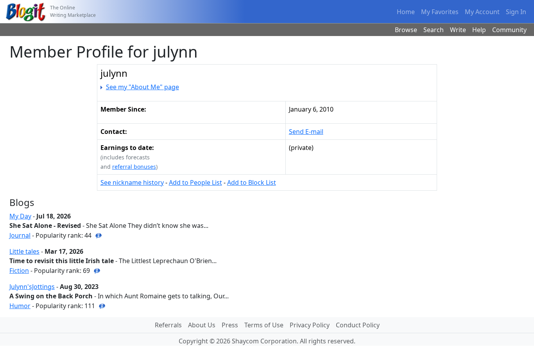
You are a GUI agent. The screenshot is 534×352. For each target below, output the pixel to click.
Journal (19, 235)
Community (509, 29)
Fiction (19, 270)
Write (458, 29)
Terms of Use (263, 325)
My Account (482, 11)
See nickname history (132, 182)
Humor (19, 305)
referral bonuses (134, 166)
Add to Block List (251, 182)
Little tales (24, 251)
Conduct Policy (358, 325)
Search (433, 29)
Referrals (168, 325)
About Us (201, 325)
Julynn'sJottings (32, 286)
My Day (20, 216)
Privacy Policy (310, 325)
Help (479, 29)
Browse (406, 29)
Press (230, 325)
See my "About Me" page (142, 87)
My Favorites (440, 11)
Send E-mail (306, 131)
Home (406, 11)
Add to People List (195, 182)
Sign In (516, 11)
